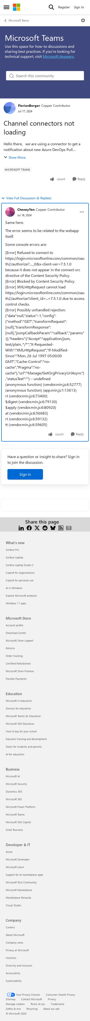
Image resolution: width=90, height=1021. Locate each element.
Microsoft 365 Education (20, 723)
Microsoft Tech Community (21, 882)
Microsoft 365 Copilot (18, 822)
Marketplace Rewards (18, 897)
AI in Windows (14, 588)
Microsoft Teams (19, 20)
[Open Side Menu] (6, 7)
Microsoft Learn (15, 867)
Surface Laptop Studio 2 (19, 565)
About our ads (51, 1008)
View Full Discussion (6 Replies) (28, 198)
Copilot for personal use (20, 580)
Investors (11, 958)
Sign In (79, 7)
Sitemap (10, 999)
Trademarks (57, 1004)
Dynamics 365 (14, 791)
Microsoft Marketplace (19, 890)
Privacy (52, 999)
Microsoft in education (19, 700)
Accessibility (13, 973)
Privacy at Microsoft (17, 950)
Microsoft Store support (19, 640)
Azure (9, 852)
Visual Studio (13, 905)
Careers (10, 927)
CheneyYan (26, 209)
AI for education (15, 754)
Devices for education (18, 708)
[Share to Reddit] (45, 527)
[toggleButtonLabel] (83, 20)
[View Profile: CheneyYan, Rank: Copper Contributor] (10, 212)
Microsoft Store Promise (20, 671)
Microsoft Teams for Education (23, 716)
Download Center (16, 633)
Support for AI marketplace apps (24, 874)
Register (64, 7)
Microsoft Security (16, 784)
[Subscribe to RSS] (60, 527)
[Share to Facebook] (29, 527)
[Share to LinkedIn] (21, 527)
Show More (17, 157)
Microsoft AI (13, 776)
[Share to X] (37, 527)
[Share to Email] (68, 527)
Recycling (31, 1008)
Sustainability (14, 981)
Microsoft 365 (14, 799)
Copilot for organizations (20, 572)
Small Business (14, 830)
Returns (10, 648)
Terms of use (37, 1004)
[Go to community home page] (16, 7)
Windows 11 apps (16, 603)
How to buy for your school (21, 731)
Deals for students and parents (24, 746)
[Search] (51, 7)
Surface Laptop (14, 557)
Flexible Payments (16, 679)
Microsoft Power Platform (20, 807)
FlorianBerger (29, 105)
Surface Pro (12, 549)
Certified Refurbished (18, 663)
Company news (14, 942)
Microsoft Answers (58, 56)
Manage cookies (15, 1004)
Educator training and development (26, 739)
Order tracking (14, 656)
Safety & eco (13, 1008)
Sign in (25, 474)
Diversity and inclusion (19, 965)
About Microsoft (15, 935)
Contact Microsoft (31, 999)
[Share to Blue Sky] (52, 527)
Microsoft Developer (18, 859)
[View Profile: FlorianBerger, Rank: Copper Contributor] (10, 108)
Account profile (14, 625)
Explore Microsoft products (21, 595)
